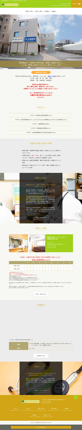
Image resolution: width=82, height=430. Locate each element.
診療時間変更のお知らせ (43, 123)
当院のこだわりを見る (41, 390)
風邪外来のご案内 (41, 72)
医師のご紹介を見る (41, 217)
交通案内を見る (41, 355)
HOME (15, 408)
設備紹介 (35, 415)
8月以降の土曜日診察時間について (44, 115)
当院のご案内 (54, 408)
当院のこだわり (47, 415)
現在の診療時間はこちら (41, 260)
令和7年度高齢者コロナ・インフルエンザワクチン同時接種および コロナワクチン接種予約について (44, 119)
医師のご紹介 (41, 408)
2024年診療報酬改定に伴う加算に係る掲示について (44, 132)
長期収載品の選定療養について (44, 128)
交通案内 (67, 408)
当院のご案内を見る (41, 294)
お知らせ (28, 408)
